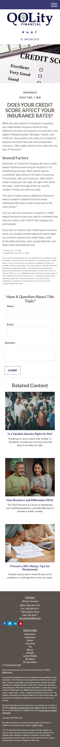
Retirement (30, 634)
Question (10, 342)
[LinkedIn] (27, 32)
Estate (30, 640)
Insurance (30, 643)
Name (10, 306)
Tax (30, 646)
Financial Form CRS (13, 665)
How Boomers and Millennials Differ (30, 500)
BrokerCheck (7, 672)
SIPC (41, 725)
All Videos (30, 658)
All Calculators (30, 662)
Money (30, 649)
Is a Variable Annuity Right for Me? (30, 434)
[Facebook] (35, 32)
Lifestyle (30, 652)
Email (10, 324)
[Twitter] (23, 32)
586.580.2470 (31, 39)
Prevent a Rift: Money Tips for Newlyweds (30, 567)
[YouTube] (32, 32)
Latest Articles (30, 655)
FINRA (34, 725)
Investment (30, 637)
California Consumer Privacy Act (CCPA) (24, 707)
